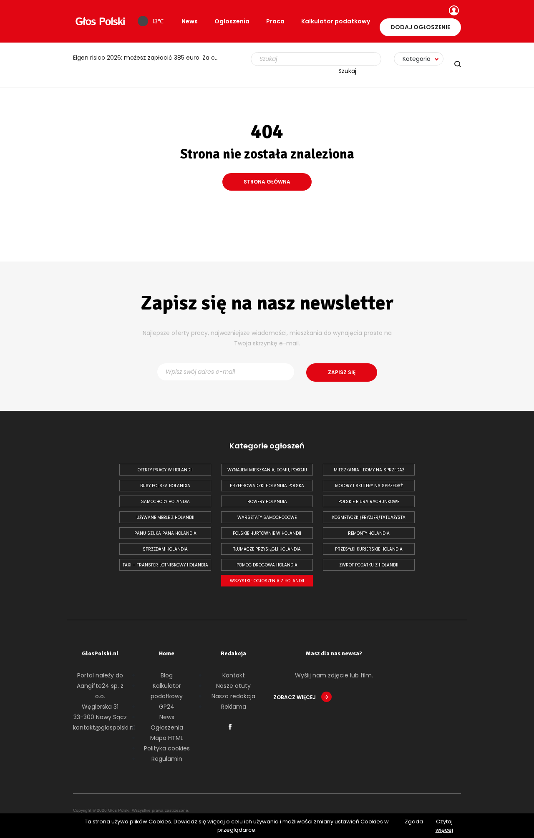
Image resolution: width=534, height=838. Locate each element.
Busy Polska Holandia (165, 486)
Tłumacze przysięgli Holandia (267, 549)
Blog (167, 675)
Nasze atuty (233, 686)
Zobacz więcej (295, 697)
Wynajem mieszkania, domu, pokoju (267, 470)
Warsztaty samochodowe (267, 517)
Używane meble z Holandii (165, 517)
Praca (275, 21)
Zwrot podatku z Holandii (368, 565)
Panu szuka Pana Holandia (165, 533)
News (189, 21)
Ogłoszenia (231, 21)
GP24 (166, 706)
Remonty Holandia (369, 533)
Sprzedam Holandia (165, 549)
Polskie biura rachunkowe (368, 501)
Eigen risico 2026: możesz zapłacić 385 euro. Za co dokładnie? (150, 57)
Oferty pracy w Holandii (165, 470)
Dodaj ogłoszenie (420, 27)
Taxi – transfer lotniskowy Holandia (165, 565)
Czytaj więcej (444, 826)
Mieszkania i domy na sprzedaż (369, 470)
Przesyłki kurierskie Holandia (369, 549)
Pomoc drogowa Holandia (267, 565)
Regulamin (166, 759)
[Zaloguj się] (453, 11)
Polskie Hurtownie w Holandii (267, 533)
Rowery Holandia (267, 501)
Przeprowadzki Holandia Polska (267, 486)
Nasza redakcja (233, 696)
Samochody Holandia (165, 501)
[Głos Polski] (100, 21)
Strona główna (267, 181)
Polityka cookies (167, 748)
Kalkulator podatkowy (335, 21)
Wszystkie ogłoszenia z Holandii (267, 581)
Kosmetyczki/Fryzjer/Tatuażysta (369, 517)
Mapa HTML (166, 738)
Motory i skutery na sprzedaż (369, 486)
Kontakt (233, 675)
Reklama (233, 706)
